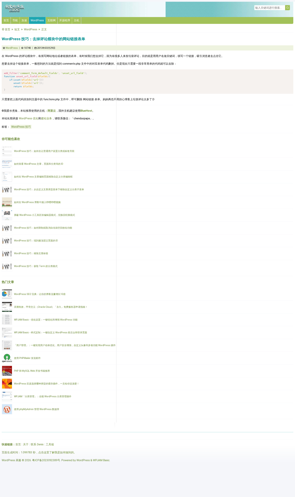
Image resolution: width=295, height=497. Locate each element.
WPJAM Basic (101, 460)
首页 (6, 20)
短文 (17, 29)
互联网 (51, 20)
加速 (24, 20)
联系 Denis (37, 444)
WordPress (37, 20)
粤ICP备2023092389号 (46, 460)
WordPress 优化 (28, 118)
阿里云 (52, 110)
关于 (26, 444)
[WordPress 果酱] (14, 11)
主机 (76, 20)
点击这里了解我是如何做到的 (56, 452)
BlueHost (86, 110)
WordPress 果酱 (11, 460)
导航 (15, 20)
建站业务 (46, 118)
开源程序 (64, 20)
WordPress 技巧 (21, 126)
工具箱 (50, 444)
